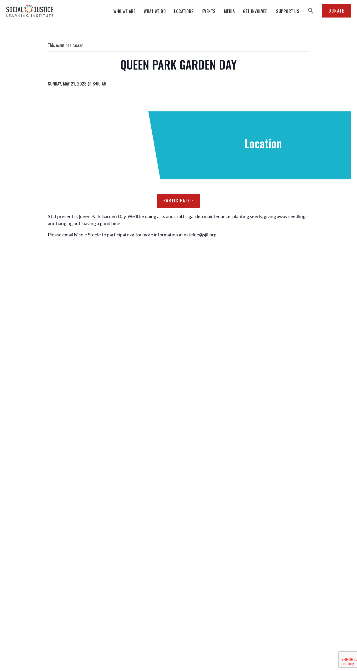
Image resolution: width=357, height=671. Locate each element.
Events (209, 11)
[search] (311, 11)
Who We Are (124, 11)
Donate (336, 11)
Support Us (287, 11)
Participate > (178, 200)
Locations (184, 11)
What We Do (155, 11)
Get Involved (255, 11)
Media (229, 11)
